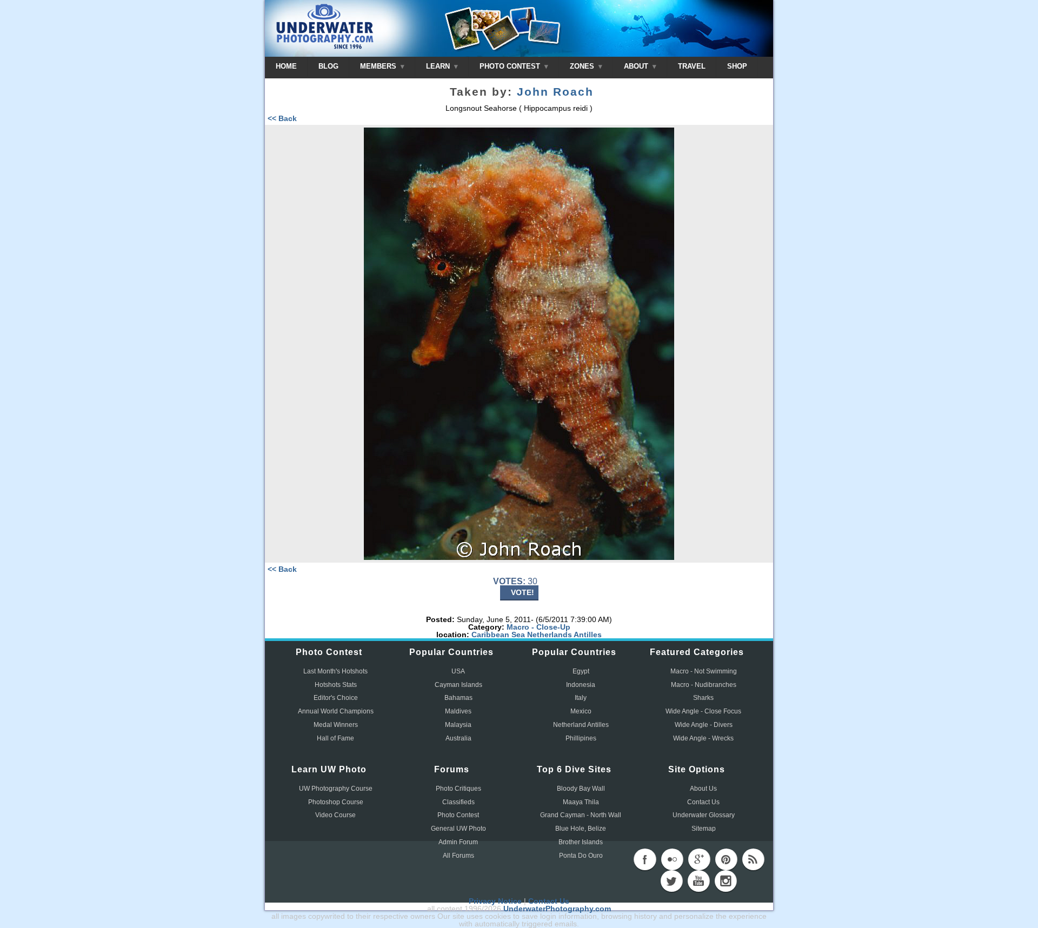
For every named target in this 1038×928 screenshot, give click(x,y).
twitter (671, 881)
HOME (286, 66)
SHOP (737, 66)
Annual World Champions (336, 711)
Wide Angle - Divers (704, 725)
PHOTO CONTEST (511, 66)
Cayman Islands (458, 685)
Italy (581, 698)
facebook (645, 859)
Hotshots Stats (336, 685)
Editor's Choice (336, 698)
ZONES (583, 66)
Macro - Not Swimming (703, 671)
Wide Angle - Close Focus (703, 711)
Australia (458, 738)
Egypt (581, 671)
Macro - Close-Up (538, 627)
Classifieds (458, 802)
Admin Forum (458, 842)
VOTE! (522, 592)
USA (458, 671)
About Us (703, 788)
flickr (672, 859)
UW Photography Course (335, 788)
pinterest (726, 859)
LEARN (439, 66)
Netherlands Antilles (564, 634)
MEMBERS (379, 66)
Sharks (703, 698)
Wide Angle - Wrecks (703, 738)
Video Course (335, 815)
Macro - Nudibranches (703, 685)
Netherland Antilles (581, 725)
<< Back (282, 118)
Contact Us (703, 802)
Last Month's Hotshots (335, 671)
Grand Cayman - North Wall (580, 815)
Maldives (458, 711)
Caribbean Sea (498, 634)
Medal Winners (336, 725)
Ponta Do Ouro (581, 855)
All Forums (458, 855)
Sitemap (703, 828)
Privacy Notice (495, 901)
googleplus (699, 859)
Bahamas (458, 698)
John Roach (555, 91)
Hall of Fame (335, 738)
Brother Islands (580, 842)
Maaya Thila (581, 802)
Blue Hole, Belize (580, 828)
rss (753, 859)
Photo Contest (458, 815)
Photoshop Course (335, 802)
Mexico (580, 711)
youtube (698, 881)
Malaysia (458, 725)
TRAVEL (692, 66)
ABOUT (637, 66)
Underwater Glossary (704, 815)
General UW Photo (458, 828)
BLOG (328, 66)
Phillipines (580, 738)
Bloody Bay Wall (581, 788)
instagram (725, 881)
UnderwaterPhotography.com (557, 908)
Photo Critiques (458, 788)
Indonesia (580, 685)
